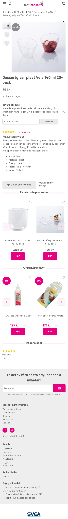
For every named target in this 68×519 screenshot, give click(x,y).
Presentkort (8, 465)
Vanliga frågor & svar (12, 409)
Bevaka (49, 121)
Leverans (6, 452)
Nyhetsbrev (7, 419)
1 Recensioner (23, 132)
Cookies (6, 422)
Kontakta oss (8, 412)
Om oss (6, 416)
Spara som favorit (20, 184)
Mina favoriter (8, 458)
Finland (5, 476)
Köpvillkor (7, 448)
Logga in (6, 462)
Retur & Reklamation (12, 455)
